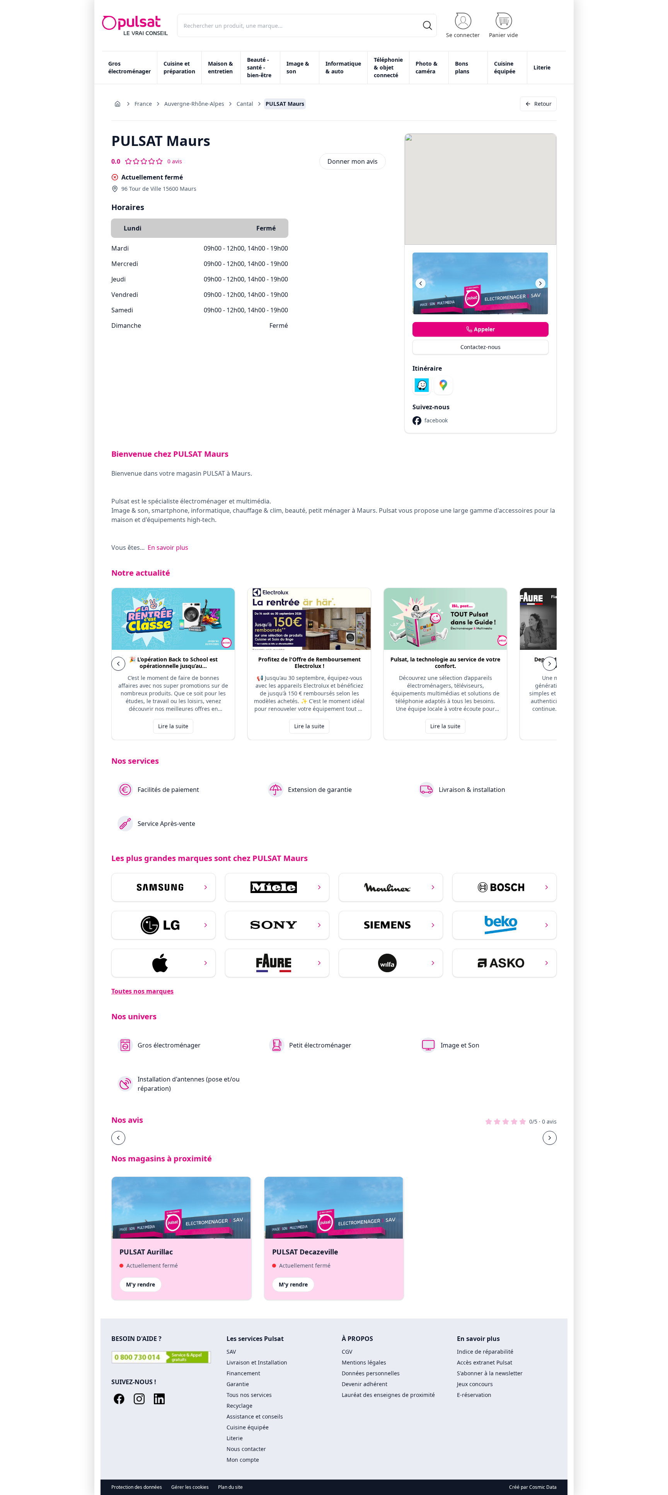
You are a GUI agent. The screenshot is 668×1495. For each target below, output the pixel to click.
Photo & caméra (427, 67)
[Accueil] (135, 25)
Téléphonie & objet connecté (388, 67)
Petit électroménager (320, 1045)
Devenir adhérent (364, 1384)
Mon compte (243, 1459)
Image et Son (460, 1045)
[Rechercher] (427, 25)
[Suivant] (540, 283)
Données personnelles (371, 1373)
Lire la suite (173, 726)
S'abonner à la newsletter (490, 1373)
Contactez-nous (480, 347)
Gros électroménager (129, 67)
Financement (243, 1373)
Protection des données (136, 1487)
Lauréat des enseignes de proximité (388, 1394)
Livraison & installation (472, 789)
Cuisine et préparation (179, 67)
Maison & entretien (220, 67)
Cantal (245, 103)
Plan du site (230, 1487)
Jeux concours (475, 1384)
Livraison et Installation (257, 1362)
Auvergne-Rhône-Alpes (194, 103)
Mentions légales (364, 1362)
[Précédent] (421, 283)
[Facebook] (119, 1399)
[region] (334, 664)
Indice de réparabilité (485, 1351)
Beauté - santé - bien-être (259, 67)
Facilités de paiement (168, 789)
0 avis (174, 161)
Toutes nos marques (142, 991)
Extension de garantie (320, 789)
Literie (541, 67)
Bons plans (462, 67)
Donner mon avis (352, 161)
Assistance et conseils (255, 1416)
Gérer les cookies (190, 1487)
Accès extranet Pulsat (484, 1362)
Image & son (297, 67)
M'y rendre (140, 1284)
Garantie (238, 1384)
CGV (347, 1351)
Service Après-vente (166, 823)
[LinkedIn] (159, 1399)
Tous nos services (249, 1394)
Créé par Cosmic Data (533, 1487)
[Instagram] (139, 1399)
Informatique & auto (343, 67)
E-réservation (474, 1394)
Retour (543, 103)
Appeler (484, 329)
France (143, 103)
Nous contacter (246, 1449)
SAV (231, 1351)
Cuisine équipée (504, 67)
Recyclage (239, 1405)
